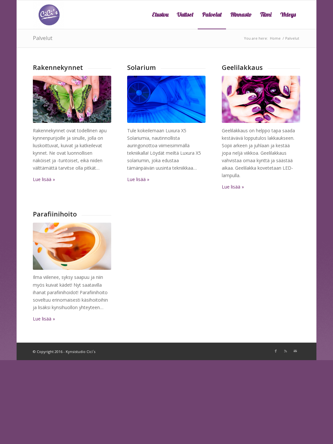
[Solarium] (166, 99)
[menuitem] (160, 14)
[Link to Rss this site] (285, 351)
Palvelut (42, 38)
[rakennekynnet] (72, 99)
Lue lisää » (44, 179)
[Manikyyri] (261, 99)
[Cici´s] (48, 14)
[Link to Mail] (295, 351)
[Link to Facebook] (276, 351)
